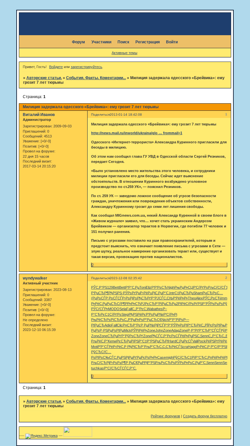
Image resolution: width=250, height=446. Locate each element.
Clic (120, 325)
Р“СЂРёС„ (196, 325)
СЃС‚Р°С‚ (129, 368)
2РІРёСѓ (182, 304)
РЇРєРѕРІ (212, 325)
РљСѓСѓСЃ (217, 287)
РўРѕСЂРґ (134, 336)
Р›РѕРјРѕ (129, 298)
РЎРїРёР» (139, 330)
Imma (224, 298)
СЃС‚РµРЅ (117, 357)
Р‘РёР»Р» (180, 298)
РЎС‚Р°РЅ (99, 287)
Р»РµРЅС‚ (192, 336)
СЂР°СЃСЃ (211, 330)
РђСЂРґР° (146, 298)
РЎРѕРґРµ (131, 293)
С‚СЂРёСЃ (171, 347)
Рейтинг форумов (165, 416)
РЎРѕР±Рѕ (214, 304)
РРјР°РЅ (148, 363)
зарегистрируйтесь (86, 67)
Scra (184, 347)
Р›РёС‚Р (120, 347)
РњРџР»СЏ (183, 287)
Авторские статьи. (44, 78)
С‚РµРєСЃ (184, 341)
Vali (195, 341)
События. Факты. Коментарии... (96, 78)
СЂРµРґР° (116, 336)
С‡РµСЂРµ (183, 293)
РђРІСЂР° (135, 347)
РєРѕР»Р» (149, 357)
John (159, 330)
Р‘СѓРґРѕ (200, 287)
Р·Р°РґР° (195, 330)
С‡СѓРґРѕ (113, 314)
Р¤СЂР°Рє (132, 325)
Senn (204, 336)
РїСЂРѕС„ (119, 320)
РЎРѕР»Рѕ (183, 363)
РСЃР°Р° (164, 325)
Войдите (56, 67)
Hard (172, 341)
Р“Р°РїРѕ (176, 320)
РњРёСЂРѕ (101, 320)
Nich (165, 320)
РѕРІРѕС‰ (100, 357)
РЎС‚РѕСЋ (211, 298)
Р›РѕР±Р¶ (117, 363)
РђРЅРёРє (137, 314)
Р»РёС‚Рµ (99, 304)
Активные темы (124, 53)
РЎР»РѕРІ (179, 325)
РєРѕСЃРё (175, 336)
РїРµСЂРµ (167, 304)
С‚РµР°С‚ (162, 293)
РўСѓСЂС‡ (182, 357)
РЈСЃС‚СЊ (164, 298)
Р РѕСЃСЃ (113, 298)
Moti (94, 347)
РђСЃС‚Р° (159, 336)
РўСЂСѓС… (101, 352)
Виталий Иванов (39, 114)
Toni (142, 287)
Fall (129, 309)
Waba (151, 309)
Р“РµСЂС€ (152, 320)
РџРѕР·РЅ (99, 330)
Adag (175, 330)
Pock (202, 341)
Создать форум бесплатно (205, 416)
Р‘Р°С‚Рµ (132, 287)
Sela (122, 309)
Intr (171, 293)
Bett (116, 287)
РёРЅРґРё (214, 341)
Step (125, 314)
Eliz (148, 287)
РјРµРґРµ (133, 357)
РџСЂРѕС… (212, 293)
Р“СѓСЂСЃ (113, 368)
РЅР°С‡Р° (142, 341)
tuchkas (97, 368)
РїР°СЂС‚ (200, 357)
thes (159, 309)
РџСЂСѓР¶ (116, 304)
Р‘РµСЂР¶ (99, 293)
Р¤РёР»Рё (216, 357)
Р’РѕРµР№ (154, 314)
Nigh (170, 287)
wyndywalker (35, 278)
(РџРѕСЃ (98, 298)
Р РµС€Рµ (134, 363)
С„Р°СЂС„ (217, 336)
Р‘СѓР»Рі (170, 314)
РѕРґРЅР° (197, 304)
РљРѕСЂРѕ (165, 363)
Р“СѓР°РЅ (218, 347)
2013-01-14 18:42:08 (126, 114)
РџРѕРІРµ (116, 330)
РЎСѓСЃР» (99, 309)
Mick (127, 330)
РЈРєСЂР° (150, 304)
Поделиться (100, 114)
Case (161, 357)
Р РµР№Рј (149, 325)
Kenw (112, 341)
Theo (192, 298)
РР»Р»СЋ (133, 304)
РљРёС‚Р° (99, 341)
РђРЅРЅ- (115, 293)
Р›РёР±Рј (147, 293)
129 (110, 287)
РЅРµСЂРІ (159, 341)
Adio (107, 325)
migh (169, 357)
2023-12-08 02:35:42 (126, 278)
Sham (197, 293)
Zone (151, 330)
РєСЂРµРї (125, 341)
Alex (199, 298)
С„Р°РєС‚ (139, 309)
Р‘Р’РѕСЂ (159, 287)
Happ (192, 347)
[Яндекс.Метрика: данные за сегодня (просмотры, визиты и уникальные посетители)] (41, 436)
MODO (113, 309)
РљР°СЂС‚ (153, 347)
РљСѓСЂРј (100, 363)
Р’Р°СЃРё (105, 347)
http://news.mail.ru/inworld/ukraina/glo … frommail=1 (136, 133)
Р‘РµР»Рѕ (135, 320)
